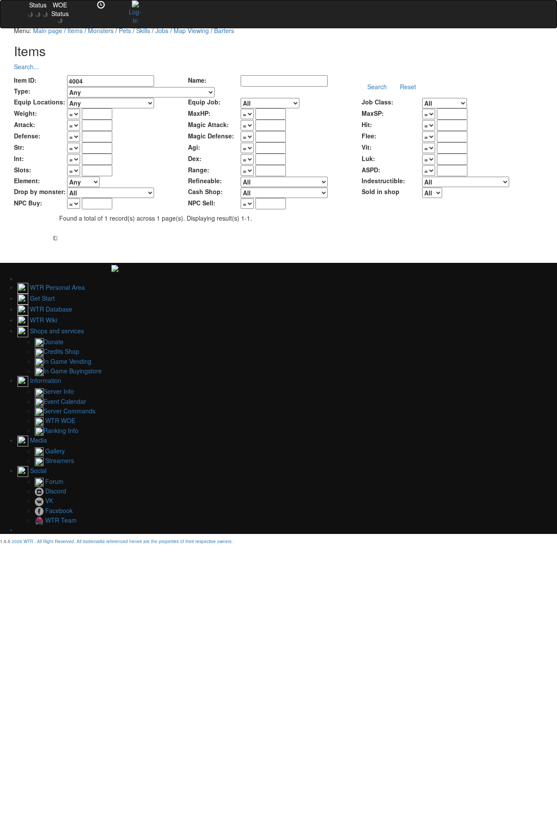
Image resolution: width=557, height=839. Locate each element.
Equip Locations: (39, 101)
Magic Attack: (208, 124)
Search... (26, 66)
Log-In (135, 16)
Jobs (161, 30)
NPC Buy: (28, 202)
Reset (408, 86)
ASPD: (371, 169)
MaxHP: (199, 113)
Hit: (367, 124)
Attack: (24, 124)
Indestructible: (383, 180)
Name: (197, 80)
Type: (22, 91)
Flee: (369, 135)
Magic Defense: (211, 135)
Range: (198, 169)
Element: (27, 180)
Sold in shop (380, 191)
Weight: (25, 113)
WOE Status (60, 9)
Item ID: (25, 80)
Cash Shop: (205, 191)
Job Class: (377, 101)
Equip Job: (204, 101)
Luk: (368, 158)
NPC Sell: (201, 202)
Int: (19, 158)
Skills (143, 30)
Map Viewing (191, 30)
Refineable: (205, 180)
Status (38, 4)
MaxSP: (373, 113)
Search (377, 86)
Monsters (101, 30)
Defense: (27, 135)
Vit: (367, 147)
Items (75, 30)
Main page (47, 30)
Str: (19, 147)
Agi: (194, 147)
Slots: (22, 169)
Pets (125, 30)
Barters (224, 30)
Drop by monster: (40, 191)
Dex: (194, 158)
